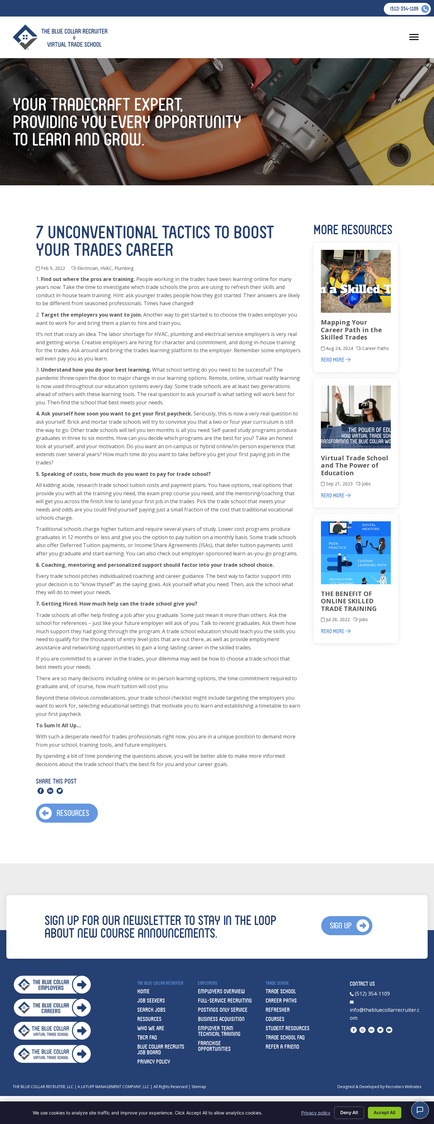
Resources (149, 1019)
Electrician (87, 268)
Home (143, 991)
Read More (333, 359)
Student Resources (287, 1028)
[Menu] (414, 37)
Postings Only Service (223, 1009)
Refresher (278, 1009)
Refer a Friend (282, 1046)
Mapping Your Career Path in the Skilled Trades (351, 329)
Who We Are (150, 1028)
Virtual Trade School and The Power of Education (354, 465)
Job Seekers (151, 1000)
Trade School (281, 991)
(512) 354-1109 (372, 993)
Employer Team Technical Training (219, 1031)
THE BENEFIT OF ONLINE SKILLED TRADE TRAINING (349, 601)
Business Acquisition (221, 1019)
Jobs (366, 484)
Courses (275, 1019)
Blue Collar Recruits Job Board (160, 1049)
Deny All (349, 1112)
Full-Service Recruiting (225, 1000)
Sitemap (199, 1086)
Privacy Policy (153, 1061)
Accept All (385, 1112)
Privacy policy (315, 1112)
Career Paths (375, 348)
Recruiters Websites (403, 1086)
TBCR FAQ (147, 1037)
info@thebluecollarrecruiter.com (384, 1013)
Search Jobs (151, 1009)
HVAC (106, 268)
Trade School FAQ (285, 1037)
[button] (67, 813)
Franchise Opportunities (214, 1046)
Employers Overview (221, 991)
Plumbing (123, 268)
